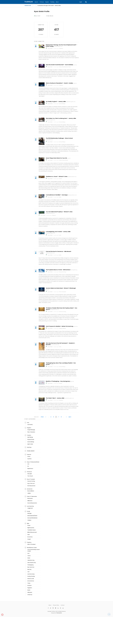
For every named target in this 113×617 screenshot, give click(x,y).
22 (35, 119)
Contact (62, 605)
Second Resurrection (32, 503)
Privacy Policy (56, 605)
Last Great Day (30, 506)
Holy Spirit (29, 473)
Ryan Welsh (50, 48)
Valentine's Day (30, 560)
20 (35, 102)
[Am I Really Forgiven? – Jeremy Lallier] (42, 103)
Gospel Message (31, 429)
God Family (30, 424)
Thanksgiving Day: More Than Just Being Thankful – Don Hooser (61, 363)
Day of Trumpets (31, 479)
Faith (28, 534)
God (60, 235)
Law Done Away (31, 574)
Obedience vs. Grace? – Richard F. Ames (56, 176)
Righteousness (30, 527)
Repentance (30, 468)
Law (28, 464)
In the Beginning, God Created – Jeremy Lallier (58, 231)
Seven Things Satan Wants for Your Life (56, 158)
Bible (60, 197)
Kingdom (61, 400)
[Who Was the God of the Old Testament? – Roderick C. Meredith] (42, 346)
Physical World (65, 160)
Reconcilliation (30, 491)
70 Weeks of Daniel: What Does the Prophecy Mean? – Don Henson (61, 308)
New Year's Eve (30, 567)
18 (35, 45)
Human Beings (62, 103)
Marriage (29, 513)
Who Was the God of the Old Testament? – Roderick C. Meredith (60, 343)
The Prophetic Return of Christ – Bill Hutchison (58, 269)
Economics (30, 537)
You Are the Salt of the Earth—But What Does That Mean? (50, 5)
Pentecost (29, 471)
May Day (29, 569)
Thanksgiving (30, 564)
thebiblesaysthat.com (72, 176)
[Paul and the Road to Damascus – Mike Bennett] (42, 252)
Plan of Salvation (62, 291)
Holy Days (29, 447)
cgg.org (74, 83)
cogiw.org (75, 326)
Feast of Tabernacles (32, 496)
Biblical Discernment (32, 532)
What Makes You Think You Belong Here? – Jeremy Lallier (61, 118)
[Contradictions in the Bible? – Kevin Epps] (42, 196)
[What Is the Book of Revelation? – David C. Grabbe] (42, 84)
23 (35, 308)
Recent (36, 2)
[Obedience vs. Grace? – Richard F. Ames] (42, 177)
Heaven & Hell (30, 578)
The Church (30, 476)
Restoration (30, 498)
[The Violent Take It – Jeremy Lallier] (42, 399)
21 (35, 252)
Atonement (29, 489)
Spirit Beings (30, 437)
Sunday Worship (31, 576)
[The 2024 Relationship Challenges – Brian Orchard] (42, 141)
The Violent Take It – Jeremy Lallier (55, 398)
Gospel (29, 539)
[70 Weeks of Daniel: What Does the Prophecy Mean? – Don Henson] (42, 309)
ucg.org (75, 64)
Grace (60, 178)
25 (35, 381)
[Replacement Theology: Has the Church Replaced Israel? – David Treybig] (42, 46)
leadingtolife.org (49, 139)
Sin (28, 466)
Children (29, 520)
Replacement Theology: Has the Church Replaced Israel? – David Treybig (61, 45)
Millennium (29, 500)
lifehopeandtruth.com (58, 46)
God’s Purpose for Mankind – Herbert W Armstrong (59, 326)
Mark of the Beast (31, 544)
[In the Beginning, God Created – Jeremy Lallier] (42, 232)
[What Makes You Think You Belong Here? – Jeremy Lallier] (42, 120)
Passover (29, 454)
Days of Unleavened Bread (33, 462)
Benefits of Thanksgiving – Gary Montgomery (58, 381)
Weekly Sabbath (62, 328)
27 (35, 363)
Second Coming (62, 271)
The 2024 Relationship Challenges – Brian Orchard (59, 138)
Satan (60, 66)
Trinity (28, 583)
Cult (28, 571)
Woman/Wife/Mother (32, 518)
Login (80, 2)
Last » (70, 417)
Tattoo (29, 555)
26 (35, 138)
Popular (47, 2)
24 (35, 158)
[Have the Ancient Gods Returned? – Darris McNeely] (42, 66)
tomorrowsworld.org (55, 344)
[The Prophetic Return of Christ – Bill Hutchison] (42, 270)
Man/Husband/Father (32, 515)
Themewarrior (59, 612)
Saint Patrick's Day (31, 562)
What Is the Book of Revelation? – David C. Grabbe (59, 83)
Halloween (29, 592)
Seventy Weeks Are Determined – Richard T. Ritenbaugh (61, 288)
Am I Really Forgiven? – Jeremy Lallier (56, 101)
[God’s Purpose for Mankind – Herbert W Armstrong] (42, 328)
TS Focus (42, 2)
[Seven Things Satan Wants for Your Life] (42, 159)
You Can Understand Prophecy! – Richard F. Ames (59, 212)
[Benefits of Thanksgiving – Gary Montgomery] (42, 383)
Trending (52, 2)
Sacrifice (29, 458)
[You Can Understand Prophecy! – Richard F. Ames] (42, 212)
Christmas (29, 594)
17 (35, 65)
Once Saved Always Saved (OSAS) (33, 550)
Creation (29, 435)
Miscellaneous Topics (66, 66)
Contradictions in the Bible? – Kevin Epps (57, 195)
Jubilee (29, 493)
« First (42, 417)
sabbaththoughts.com (70, 101)
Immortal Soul (30, 581)
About (57, 2)
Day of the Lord (30, 483)
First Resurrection (31, 485)
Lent (28, 553)
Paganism (29, 587)
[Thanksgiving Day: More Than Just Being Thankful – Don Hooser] (42, 364)
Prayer (28, 525)
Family (60, 383)
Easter (28, 590)
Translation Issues (31, 530)
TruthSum (28, 2)
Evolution (29, 585)
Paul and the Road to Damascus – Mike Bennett (58, 251)
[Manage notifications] (2, 615)
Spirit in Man (30, 444)
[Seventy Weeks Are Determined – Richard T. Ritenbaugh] (42, 289)
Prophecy (61, 48)
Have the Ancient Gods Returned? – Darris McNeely (59, 64)
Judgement (30, 508)
